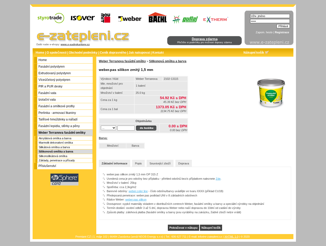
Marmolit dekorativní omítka (56, 142)
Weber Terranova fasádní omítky (122, 61)
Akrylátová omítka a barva (55, 138)
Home (40, 52)
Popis (138, 163)
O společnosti (56, 52)
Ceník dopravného (113, 52)
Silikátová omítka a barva (54, 147)
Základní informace (114, 163)
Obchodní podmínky (83, 52)
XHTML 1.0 (231, 236)
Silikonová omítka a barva (56, 151)
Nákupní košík (253, 52)
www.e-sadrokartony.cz (75, 44)
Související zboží (160, 163)
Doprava (183, 163)
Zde (218, 178)
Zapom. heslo (264, 32)
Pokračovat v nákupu (183, 227)
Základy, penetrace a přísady (57, 160)
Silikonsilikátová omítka (53, 156)
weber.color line (138, 191)
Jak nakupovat (139, 52)
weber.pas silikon (135, 199)
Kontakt (158, 52)
